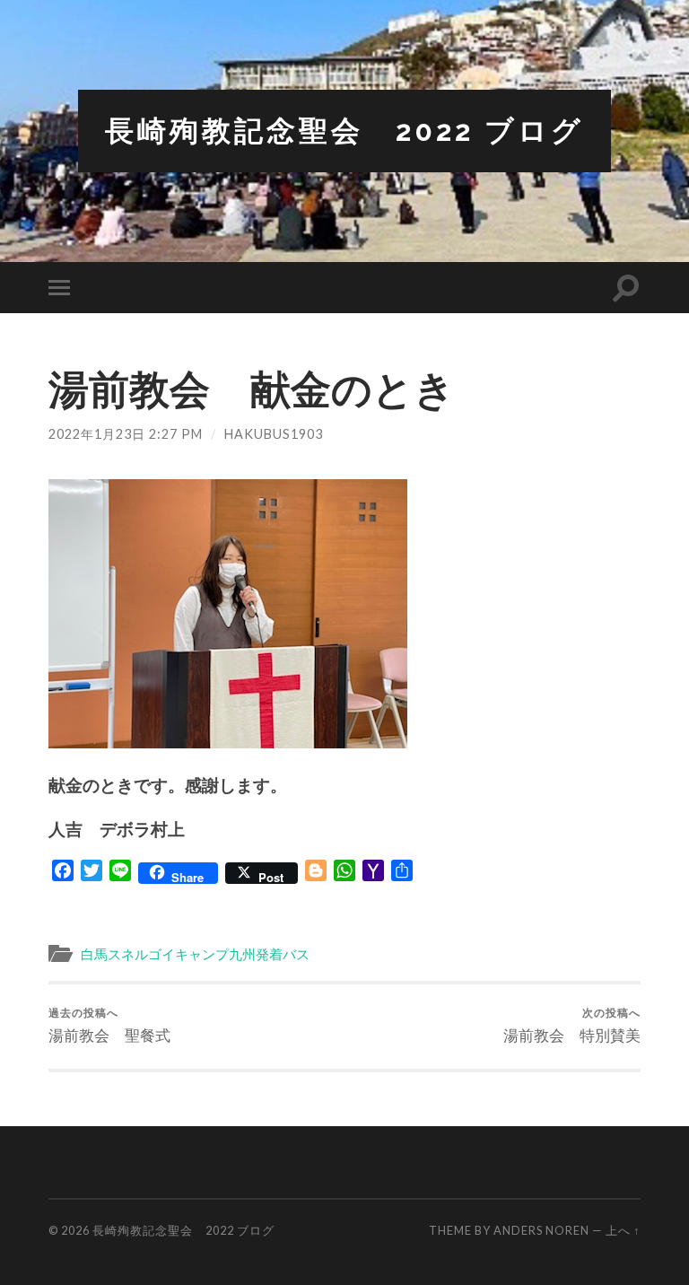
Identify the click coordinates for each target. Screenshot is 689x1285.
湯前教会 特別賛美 (572, 1025)
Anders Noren (541, 1230)
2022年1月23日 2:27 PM (125, 433)
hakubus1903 (273, 433)
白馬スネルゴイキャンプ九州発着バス (195, 954)
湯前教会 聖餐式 (109, 1025)
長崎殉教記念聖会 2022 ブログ (344, 130)
